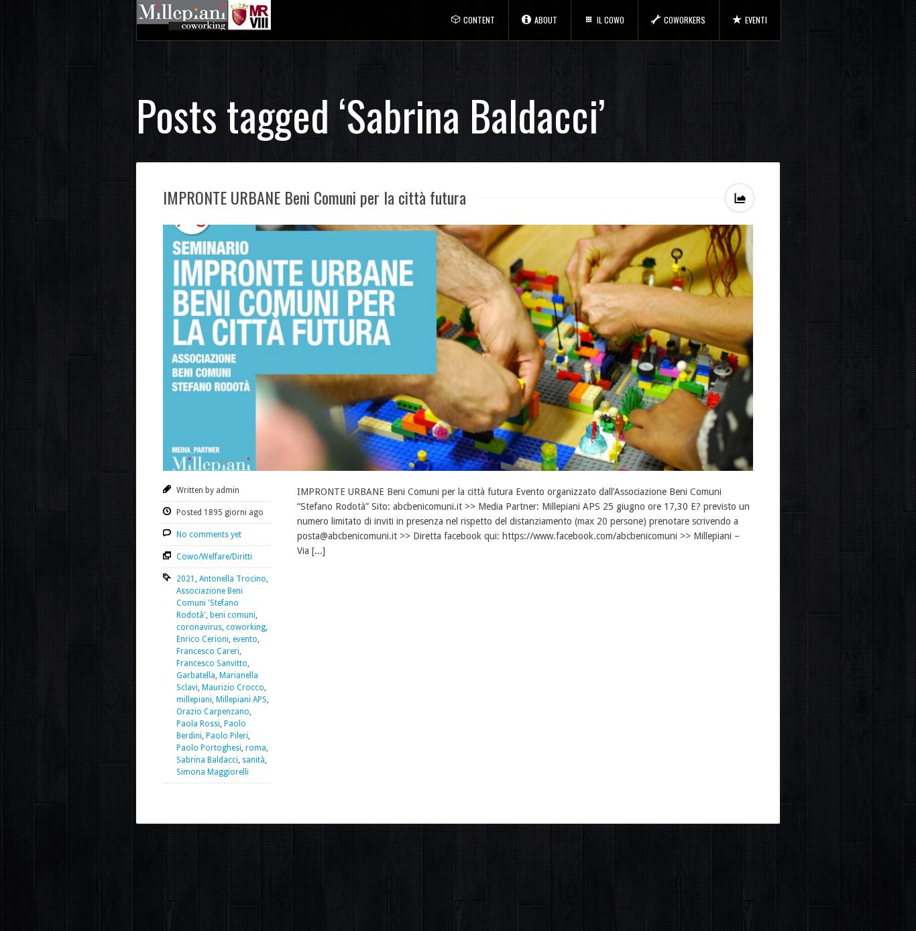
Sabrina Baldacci (207, 760)
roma (255, 748)
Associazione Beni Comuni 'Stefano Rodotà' (209, 603)
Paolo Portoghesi (208, 748)
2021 (185, 579)
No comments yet (208, 534)
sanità (253, 760)
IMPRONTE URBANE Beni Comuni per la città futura (314, 197)
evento (245, 639)
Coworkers (684, 19)
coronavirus (199, 627)
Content (479, 19)
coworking (246, 627)
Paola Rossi (198, 723)
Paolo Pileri (227, 736)
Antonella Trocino (232, 579)
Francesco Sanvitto (211, 663)
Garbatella (195, 675)
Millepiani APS (241, 699)
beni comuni (232, 615)
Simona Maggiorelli (212, 772)
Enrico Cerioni (202, 639)
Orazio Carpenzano (212, 711)
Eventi (756, 19)
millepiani (194, 699)
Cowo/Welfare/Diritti (214, 556)
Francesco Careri (207, 651)
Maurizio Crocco (233, 687)
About (545, 19)
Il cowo (610, 19)
